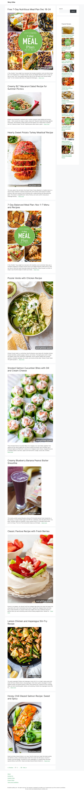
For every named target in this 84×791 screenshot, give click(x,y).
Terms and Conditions (13, 782)
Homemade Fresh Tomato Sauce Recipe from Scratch (67, 88)
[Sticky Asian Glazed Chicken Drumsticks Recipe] (68, 149)
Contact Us (10, 776)
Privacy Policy (11, 780)
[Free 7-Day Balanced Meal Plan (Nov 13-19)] (68, 56)
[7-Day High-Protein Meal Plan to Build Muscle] (68, 42)
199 (21, 767)
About (9, 774)
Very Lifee (11, 2)
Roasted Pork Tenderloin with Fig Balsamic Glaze (68, 114)
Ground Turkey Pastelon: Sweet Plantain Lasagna (68, 102)
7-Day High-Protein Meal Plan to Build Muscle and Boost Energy (66, 128)
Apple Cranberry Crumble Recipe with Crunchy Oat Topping (67, 143)
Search (61, 8)
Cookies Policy (11, 778)
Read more (41, 78)
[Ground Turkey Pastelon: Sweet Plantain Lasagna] (68, 95)
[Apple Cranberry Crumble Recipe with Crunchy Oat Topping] (68, 136)
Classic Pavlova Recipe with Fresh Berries (28, 531)
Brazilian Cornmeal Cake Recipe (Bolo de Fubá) (68, 36)
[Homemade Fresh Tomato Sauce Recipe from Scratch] (68, 81)
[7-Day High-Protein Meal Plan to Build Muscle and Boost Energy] (68, 121)
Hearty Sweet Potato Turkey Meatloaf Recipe (30, 132)
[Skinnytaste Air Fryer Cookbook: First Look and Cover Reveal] (68, 68)
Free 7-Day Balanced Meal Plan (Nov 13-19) (67, 61)
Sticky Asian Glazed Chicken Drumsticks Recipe (67, 156)
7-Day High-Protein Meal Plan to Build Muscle (66, 49)
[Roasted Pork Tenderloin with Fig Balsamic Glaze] (68, 109)
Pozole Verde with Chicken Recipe (25, 278)
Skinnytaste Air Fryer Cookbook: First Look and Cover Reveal (67, 75)
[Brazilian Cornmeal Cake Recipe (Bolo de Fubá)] (68, 30)
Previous (10, 767)
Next (25, 767)
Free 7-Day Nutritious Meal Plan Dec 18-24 (29, 9)
